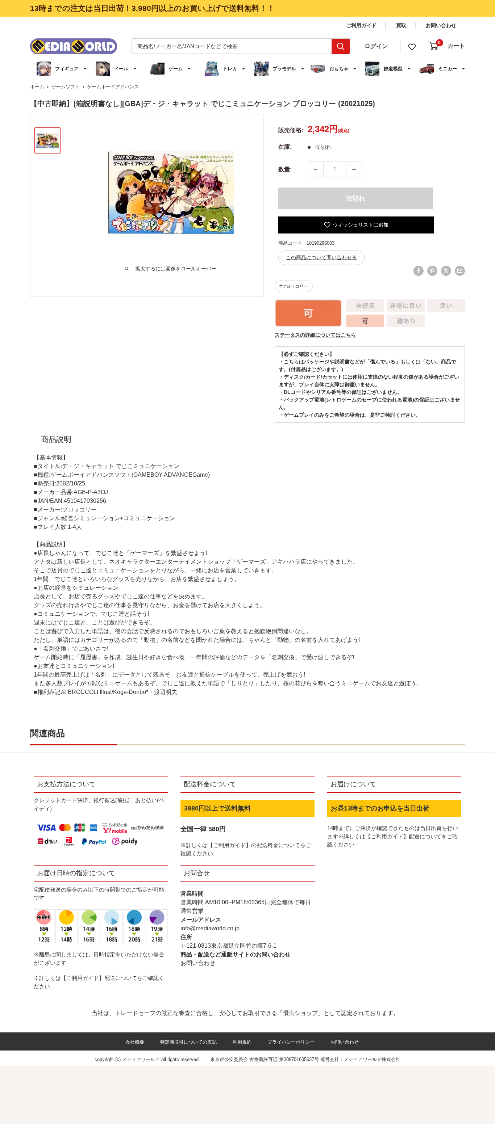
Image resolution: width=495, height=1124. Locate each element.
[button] (63, 68)
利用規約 (242, 1042)
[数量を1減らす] (315, 169)
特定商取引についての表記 (188, 1042)
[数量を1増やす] (354, 169)
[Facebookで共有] (418, 271)
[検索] (341, 46)
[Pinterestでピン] (432, 271)
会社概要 (134, 1042)
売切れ (355, 198)
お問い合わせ (441, 25)
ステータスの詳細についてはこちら (315, 335)
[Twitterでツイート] (446, 271)
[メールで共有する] (460, 271)
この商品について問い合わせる (321, 257)
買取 (401, 25)
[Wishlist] (412, 46)
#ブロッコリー (293, 286)
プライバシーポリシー (291, 1042)
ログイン (376, 46)
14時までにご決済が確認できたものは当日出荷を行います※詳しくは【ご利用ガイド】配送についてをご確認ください (392, 836)
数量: (285, 169)
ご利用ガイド (361, 25)
